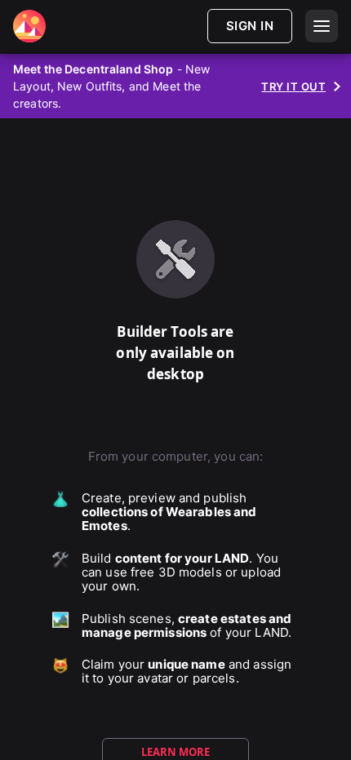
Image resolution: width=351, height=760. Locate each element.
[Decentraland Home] (29, 26)
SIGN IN (249, 25)
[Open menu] (321, 26)
